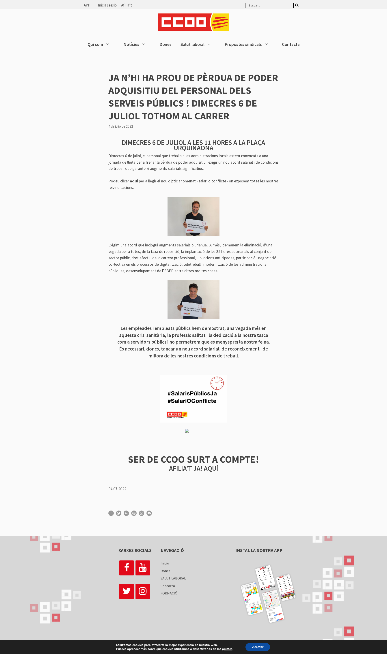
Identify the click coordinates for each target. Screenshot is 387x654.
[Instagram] (142, 591)
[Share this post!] (111, 514)
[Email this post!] (149, 514)
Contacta (291, 44)
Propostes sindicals (243, 44)
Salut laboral (192, 44)
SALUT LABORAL (173, 578)
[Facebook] (126, 567)
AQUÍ (211, 468)
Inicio (165, 563)
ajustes (227, 649)
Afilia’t (126, 5)
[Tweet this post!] (118, 514)
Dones (165, 44)
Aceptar (257, 647)
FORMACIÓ (169, 593)
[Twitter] (126, 591)
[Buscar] (296, 5)
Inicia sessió (107, 5)
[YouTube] (142, 567)
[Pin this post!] (134, 514)
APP (87, 5)
